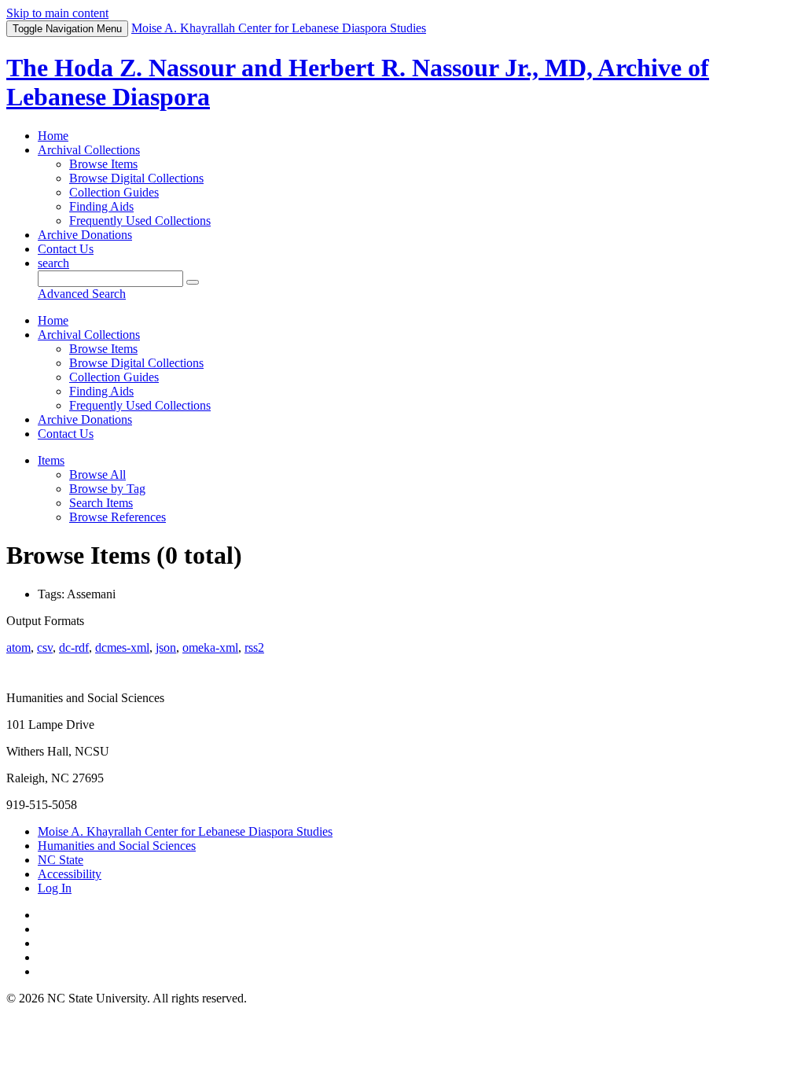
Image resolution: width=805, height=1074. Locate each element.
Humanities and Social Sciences (117, 845)
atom (18, 647)
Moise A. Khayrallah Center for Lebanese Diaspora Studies (185, 831)
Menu (67, 29)
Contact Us (66, 249)
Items (51, 460)
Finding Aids (101, 206)
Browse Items (103, 164)
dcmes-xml (122, 647)
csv (45, 647)
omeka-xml (210, 647)
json (166, 647)
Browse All (97, 474)
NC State (60, 859)
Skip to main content (57, 13)
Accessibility (69, 874)
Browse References (117, 517)
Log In (55, 888)
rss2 (254, 647)
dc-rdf (74, 647)
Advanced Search (82, 293)
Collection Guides (114, 192)
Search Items (101, 502)
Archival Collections (89, 149)
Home (53, 135)
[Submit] (192, 282)
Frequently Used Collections (140, 220)
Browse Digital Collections (136, 178)
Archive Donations (85, 234)
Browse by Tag (107, 488)
